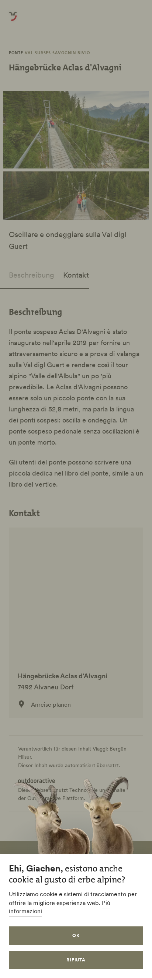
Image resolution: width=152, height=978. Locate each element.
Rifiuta (76, 960)
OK (76, 935)
